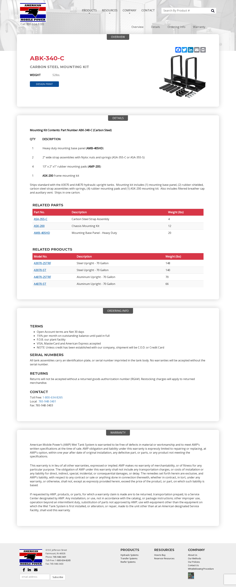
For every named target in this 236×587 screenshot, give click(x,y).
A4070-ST (40, 284)
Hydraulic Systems (129, 555)
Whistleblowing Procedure (201, 568)
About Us (192, 555)
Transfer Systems (129, 558)
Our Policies (194, 561)
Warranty (199, 27)
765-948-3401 (47, 401)
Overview (137, 27)
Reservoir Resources (164, 558)
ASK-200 (39, 226)
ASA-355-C (40, 219)
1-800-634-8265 (53, 397)
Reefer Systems (128, 561)
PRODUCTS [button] (89, 10)
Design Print (44, 84)
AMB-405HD (42, 233)
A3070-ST (40, 270)
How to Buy (160, 555)
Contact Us (193, 565)
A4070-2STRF (42, 277)
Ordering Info (176, 27)
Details (155, 27)
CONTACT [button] (148, 10)
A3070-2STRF (42, 263)
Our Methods (194, 558)
